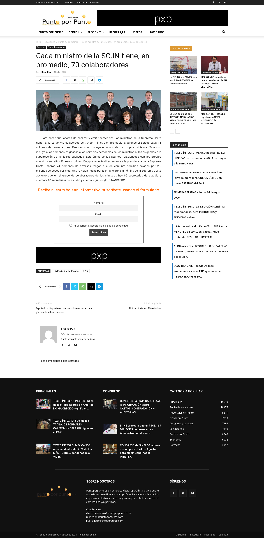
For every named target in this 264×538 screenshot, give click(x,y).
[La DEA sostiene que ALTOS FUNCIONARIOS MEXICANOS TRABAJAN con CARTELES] (183, 101)
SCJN (85, 271)
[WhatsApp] (82, 80)
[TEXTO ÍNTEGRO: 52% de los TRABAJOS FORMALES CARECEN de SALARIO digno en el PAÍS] (43, 424)
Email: (98, 214)
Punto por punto (51, 32)
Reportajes (117, 32)
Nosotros (69, 2)
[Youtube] (225, 2)
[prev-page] (172, 131)
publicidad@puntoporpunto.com (104, 520)
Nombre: (99, 202)
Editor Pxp (45, 72)
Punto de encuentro (68, 41)
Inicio (38, 41)
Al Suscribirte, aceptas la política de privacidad (100, 225)
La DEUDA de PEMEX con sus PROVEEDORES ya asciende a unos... (183, 80)
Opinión (74, 32)
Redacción (95, 2)
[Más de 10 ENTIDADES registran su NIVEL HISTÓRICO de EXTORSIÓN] (214, 101)
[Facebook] (213, 2)
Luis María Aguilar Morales (66, 271)
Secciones (94, 32)
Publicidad (82, 2)
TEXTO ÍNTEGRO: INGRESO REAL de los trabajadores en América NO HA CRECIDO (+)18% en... (73, 404)
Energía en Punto (179, 72)
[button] (223, 32)
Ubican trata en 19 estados (145, 308)
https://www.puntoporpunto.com (76, 334)
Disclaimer (181, 534)
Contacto (223, 534)
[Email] (91, 80)
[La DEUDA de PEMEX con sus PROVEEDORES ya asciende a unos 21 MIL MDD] (183, 65)
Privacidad (195, 534)
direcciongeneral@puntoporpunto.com (108, 513)
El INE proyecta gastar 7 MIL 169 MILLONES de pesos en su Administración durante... (140, 429)
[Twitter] (219, 2)
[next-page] (177, 131)
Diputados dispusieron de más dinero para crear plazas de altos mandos (64, 310)
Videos (137, 32)
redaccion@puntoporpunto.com (104, 517)
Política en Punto (210, 72)
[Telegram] (99, 80)
